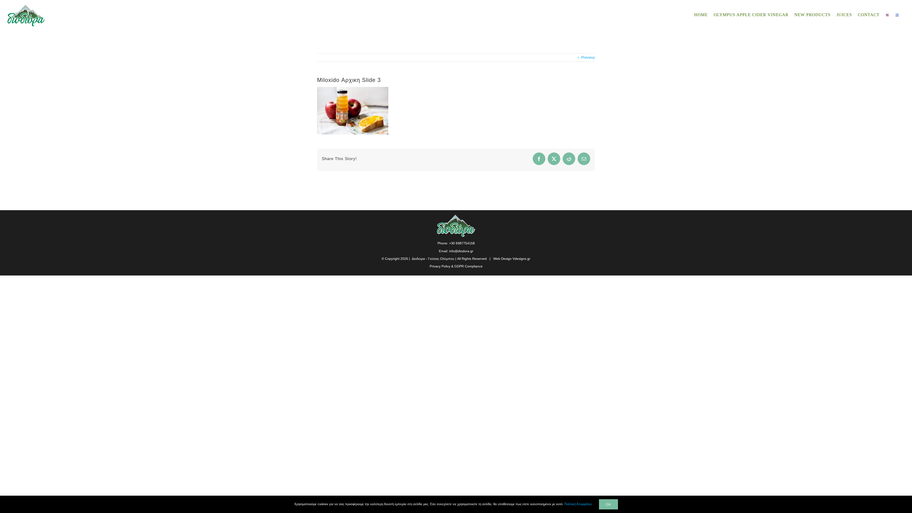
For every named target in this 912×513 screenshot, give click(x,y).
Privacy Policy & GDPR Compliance (456, 266)
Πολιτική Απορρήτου (578, 504)
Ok (608, 504)
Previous (588, 57)
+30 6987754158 (462, 243)
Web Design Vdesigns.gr (511, 259)
